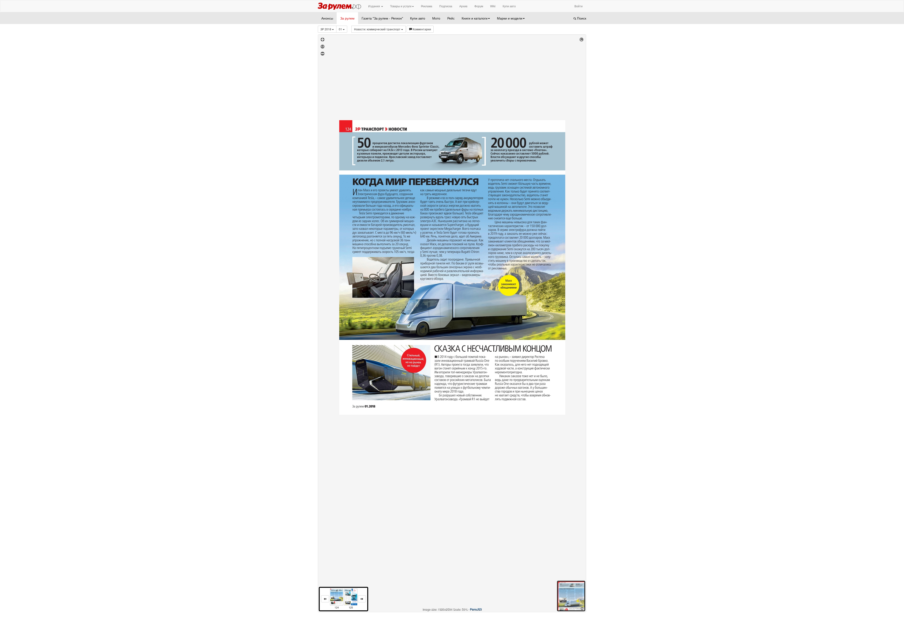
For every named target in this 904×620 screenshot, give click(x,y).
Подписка (445, 6)
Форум (478, 6)
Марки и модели (509, 18)
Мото (436, 18)
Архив (463, 6)
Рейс (451, 18)
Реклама (426, 6)
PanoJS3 (476, 609)
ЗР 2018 (326, 29)
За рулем (347, 18)
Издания (374, 6)
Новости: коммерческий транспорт (377, 29)
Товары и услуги (401, 6)
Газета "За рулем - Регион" (382, 18)
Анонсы (327, 18)
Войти (578, 6)
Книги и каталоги (475, 18)
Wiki (493, 6)
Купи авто (509, 6)
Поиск (581, 18)
